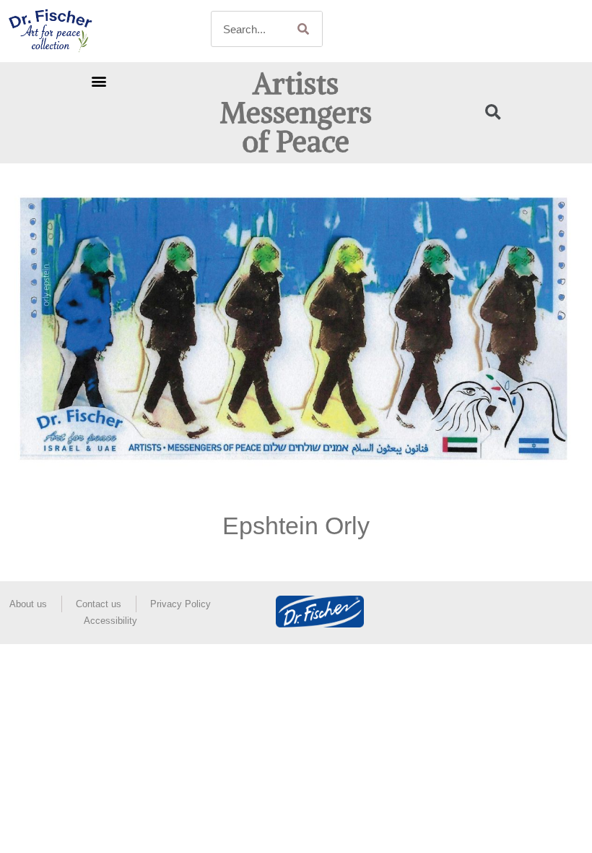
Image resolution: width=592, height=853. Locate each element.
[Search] (304, 29)
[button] (98, 81)
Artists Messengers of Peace (296, 113)
